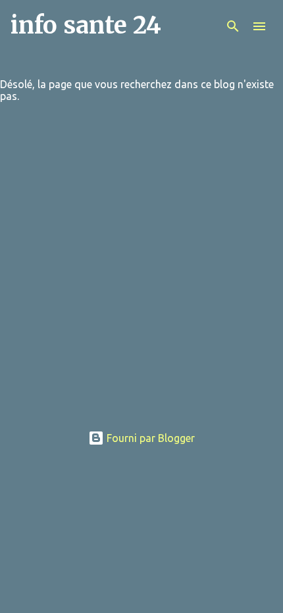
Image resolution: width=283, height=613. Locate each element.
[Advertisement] (141, 271)
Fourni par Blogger (149, 438)
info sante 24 (86, 25)
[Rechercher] (233, 26)
